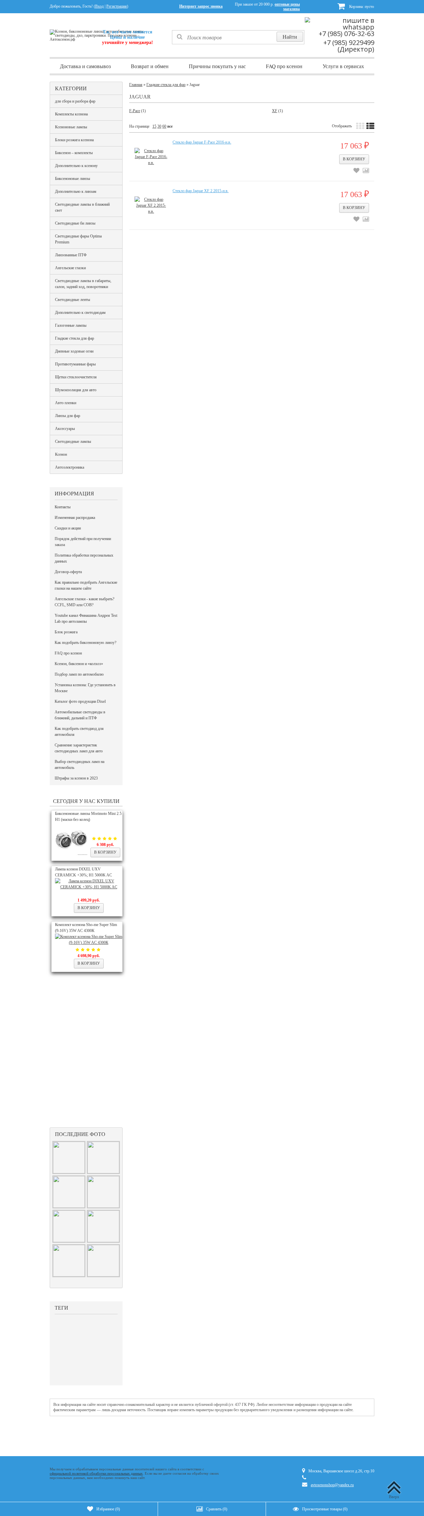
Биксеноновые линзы (72, 178)
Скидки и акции (68, 528)
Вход (99, 6)
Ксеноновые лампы (71, 127)
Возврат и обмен (150, 66)
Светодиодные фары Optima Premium (78, 239)
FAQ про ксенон (284, 66)
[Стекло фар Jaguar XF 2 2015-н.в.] (151, 205)
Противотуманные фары (75, 364)
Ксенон (61, 454)
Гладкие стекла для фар (74, 338)
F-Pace (134, 110)
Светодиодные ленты (72, 299)
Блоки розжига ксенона (74, 140)
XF (274, 110)
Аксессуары (65, 428)
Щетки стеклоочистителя (76, 377)
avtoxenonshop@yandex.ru (332, 1485)
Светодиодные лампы (73, 441)
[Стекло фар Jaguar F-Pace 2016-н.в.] (151, 157)
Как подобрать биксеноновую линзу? (85, 642)
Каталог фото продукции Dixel (80, 701)
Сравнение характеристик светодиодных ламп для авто (79, 748)
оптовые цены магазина (287, 6)
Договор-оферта (68, 571)
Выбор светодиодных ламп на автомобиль (79, 764)
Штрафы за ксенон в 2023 (76, 778)
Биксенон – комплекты (74, 152)
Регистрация (116, 6)
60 (164, 126)
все (170, 126)
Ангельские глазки (70, 268)
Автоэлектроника (69, 467)
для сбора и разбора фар (75, 101)
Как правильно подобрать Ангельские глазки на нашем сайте (86, 585)
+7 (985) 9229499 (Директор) (348, 46)
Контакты (63, 507)
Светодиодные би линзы (75, 223)
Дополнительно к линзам (75, 191)
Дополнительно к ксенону (76, 165)
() (108, 1509)
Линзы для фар (67, 415)
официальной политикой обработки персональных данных (96, 1473)
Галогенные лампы (70, 325)
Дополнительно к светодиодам (80, 312)
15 (154, 126)
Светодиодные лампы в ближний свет (82, 207)
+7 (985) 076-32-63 (346, 33)
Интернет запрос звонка (201, 6)
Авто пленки (65, 402)
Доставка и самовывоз (85, 66)
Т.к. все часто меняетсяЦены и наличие (127, 37)
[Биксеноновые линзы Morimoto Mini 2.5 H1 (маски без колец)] (71, 854)
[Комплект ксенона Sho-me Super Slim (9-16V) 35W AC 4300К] (88, 942)
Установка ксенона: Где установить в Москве (85, 688)
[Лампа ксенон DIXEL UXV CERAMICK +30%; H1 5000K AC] (88, 887)
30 (159, 126)
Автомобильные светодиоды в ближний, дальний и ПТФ (80, 715)
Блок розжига (66, 632)
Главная (135, 84)
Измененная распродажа (75, 517)
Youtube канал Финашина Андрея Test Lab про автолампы (86, 618)
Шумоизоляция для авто (75, 390)
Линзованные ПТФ (70, 255)
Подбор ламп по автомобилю (79, 674)
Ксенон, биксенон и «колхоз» (79, 663)
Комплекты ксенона (71, 114)
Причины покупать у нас (217, 66)
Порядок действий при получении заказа (83, 541)
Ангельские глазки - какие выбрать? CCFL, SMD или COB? (84, 602)
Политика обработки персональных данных (84, 558)
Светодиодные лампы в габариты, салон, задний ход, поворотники (83, 283)
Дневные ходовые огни (74, 351)
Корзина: (361, 6)
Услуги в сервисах (343, 66)
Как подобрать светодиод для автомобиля (79, 731)
